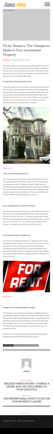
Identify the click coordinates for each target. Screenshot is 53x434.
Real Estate (19, 345)
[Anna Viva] (14, 4)
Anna (6, 60)
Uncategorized (32, 345)
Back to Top (25, 413)
